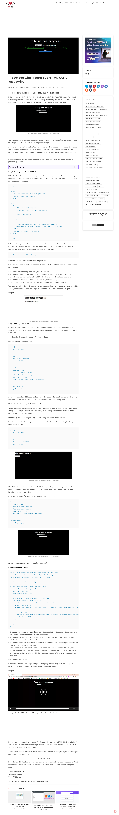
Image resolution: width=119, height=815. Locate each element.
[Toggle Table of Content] (75, 167)
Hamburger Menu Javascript (94, 158)
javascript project (58, 87)
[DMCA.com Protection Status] (98, 225)
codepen (99, 128)
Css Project (98, 137)
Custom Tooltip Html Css (93, 140)
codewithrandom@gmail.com (99, 215)
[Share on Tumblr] (90, 90)
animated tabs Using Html (93, 118)
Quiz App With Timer (91, 192)
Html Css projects (91, 164)
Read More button (104, 192)
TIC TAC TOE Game (90, 201)
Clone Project (90, 128)
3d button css (90, 103)
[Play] (10, 709)
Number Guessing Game (92, 180)
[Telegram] (88, 74)
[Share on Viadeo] (94, 90)
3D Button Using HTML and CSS (94, 106)
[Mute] (74, 709)
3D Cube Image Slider (91, 109)
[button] (43, 692)
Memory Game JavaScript (93, 177)
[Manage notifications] (115, 811)
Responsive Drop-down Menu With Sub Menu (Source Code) (43, 806)
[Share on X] (86, 86)
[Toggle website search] (112, 3)
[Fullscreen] (76, 709)
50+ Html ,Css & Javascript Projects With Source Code (28, 337)
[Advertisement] (59, 21)
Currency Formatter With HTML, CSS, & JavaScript (67, 805)
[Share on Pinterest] (94, 86)
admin (12, 87)
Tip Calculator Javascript (93, 205)
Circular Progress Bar (92, 124)
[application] (43, 692)
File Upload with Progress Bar (19, 781)
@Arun (19, 774)
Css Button (89, 137)
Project (35, 87)
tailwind (101, 198)
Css (101, 134)
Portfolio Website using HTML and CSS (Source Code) (27, 563)
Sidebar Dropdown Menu (92, 195)
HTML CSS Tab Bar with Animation (95, 168)
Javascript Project (101, 171)
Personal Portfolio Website (93, 183)
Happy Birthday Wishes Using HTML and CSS (19, 805)
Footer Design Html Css (92, 149)
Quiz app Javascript (91, 189)
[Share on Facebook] (90, 86)
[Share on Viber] (102, 86)
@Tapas (18, 777)
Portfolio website (91, 186)
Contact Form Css (91, 131)
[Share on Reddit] (86, 90)
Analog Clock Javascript (93, 112)
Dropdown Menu (90, 146)
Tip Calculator (102, 201)
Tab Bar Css (105, 195)
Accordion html (104, 109)
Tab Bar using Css (91, 198)
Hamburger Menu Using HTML (94, 161)
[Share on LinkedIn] (98, 86)
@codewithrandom (21, 771)
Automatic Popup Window (93, 121)
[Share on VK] (106, 86)
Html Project (89, 171)
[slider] (42, 708)
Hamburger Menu (90, 152)
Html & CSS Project (45, 87)
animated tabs (104, 115)
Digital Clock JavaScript (93, 143)
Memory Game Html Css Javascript (95, 174)
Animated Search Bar (92, 115)
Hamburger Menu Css (92, 155)
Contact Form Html (91, 134)
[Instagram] (86, 74)
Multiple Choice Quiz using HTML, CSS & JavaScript (26, 404)
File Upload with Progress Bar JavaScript (38, 781)
